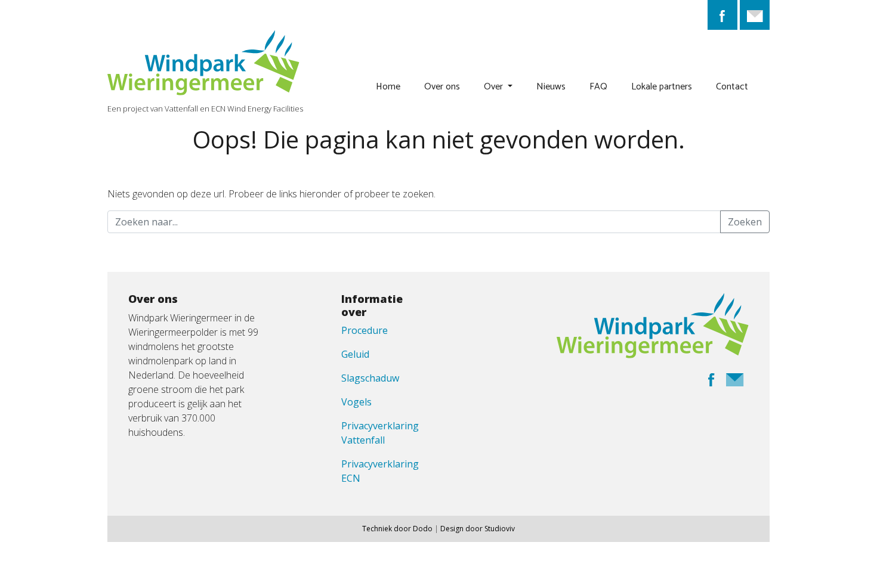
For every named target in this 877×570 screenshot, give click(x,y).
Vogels (356, 401)
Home (388, 87)
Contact (732, 87)
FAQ (598, 87)
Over (494, 87)
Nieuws (551, 87)
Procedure (364, 330)
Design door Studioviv (477, 528)
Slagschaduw (370, 378)
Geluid (355, 354)
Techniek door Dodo (397, 528)
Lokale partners (661, 87)
